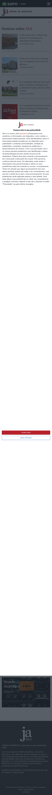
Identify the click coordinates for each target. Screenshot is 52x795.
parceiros (23, 133)
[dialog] (26, 397)
